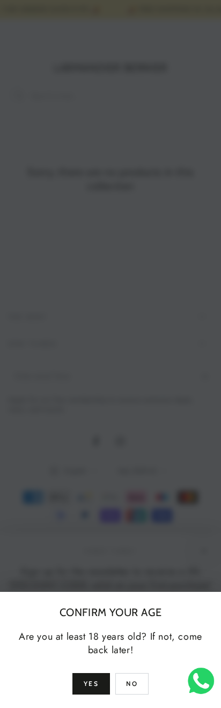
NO (132, 684)
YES (91, 684)
